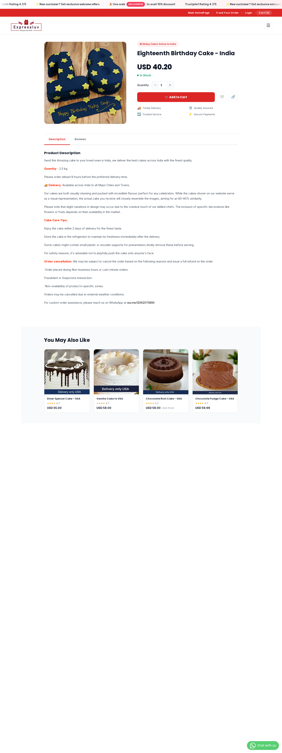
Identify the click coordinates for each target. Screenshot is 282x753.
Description (57, 139)
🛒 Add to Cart (176, 97)
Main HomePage (199, 12)
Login (248, 12)
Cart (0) (264, 12)
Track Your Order (227, 12)
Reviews (80, 139)
